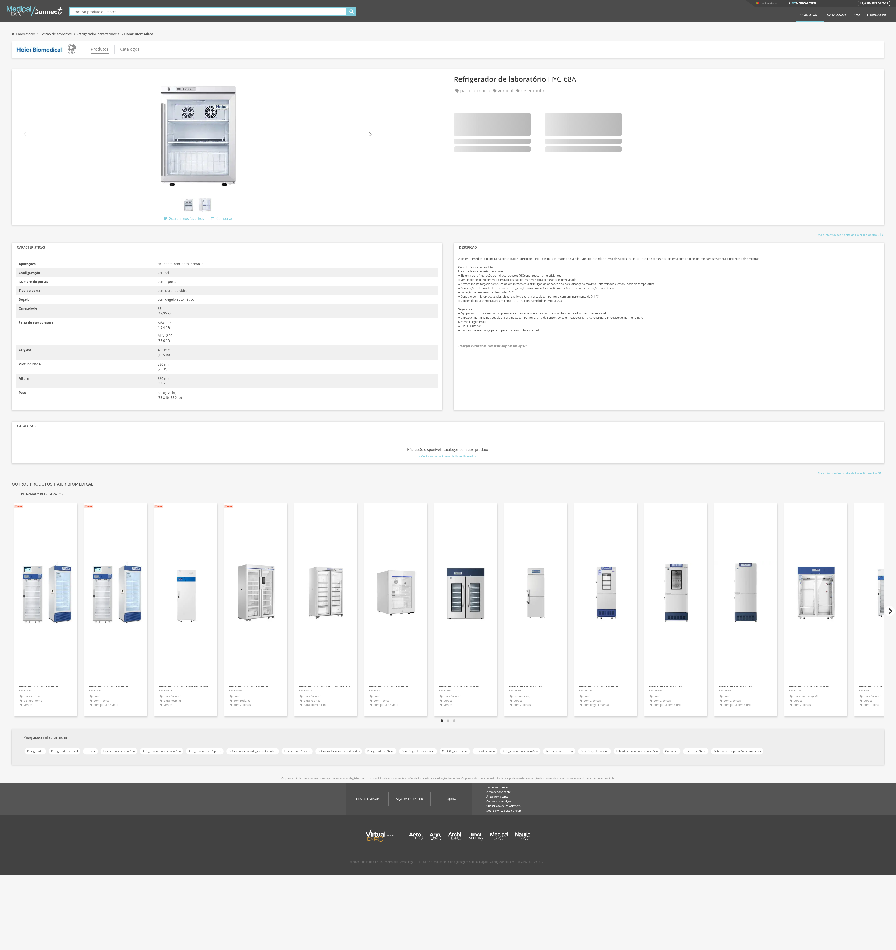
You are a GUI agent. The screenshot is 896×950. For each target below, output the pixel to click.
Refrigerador (35, 751)
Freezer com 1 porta (297, 751)
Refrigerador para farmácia (520, 751)
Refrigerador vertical (64, 751)
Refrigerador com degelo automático (252, 751)
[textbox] (208, 11)
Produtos (808, 15)
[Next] (370, 134)
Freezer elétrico (696, 751)
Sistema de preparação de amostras (737, 751)
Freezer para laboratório (119, 751)
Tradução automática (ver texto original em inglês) (492, 346)
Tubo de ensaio (485, 751)
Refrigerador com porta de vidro (339, 751)
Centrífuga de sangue (595, 751)
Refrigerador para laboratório (161, 751)
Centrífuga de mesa (455, 751)
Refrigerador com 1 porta (204, 751)
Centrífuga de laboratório (418, 751)
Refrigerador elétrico (380, 751)
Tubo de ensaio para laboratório (637, 751)
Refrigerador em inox (559, 751)
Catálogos (837, 15)
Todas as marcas (497, 787)
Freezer (90, 751)
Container (671, 751)
